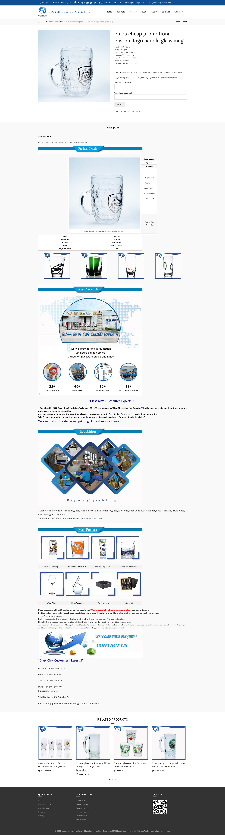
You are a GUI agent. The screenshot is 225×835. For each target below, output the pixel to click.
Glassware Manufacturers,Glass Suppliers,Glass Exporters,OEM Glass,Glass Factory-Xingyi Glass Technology (107, 831)
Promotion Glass (61, 22)
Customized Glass (133, 72)
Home (50, 22)
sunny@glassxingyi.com (134, 3)
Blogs (145, 12)
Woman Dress (82, 808)
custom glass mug (140, 78)
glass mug (154, 78)
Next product (185, 21)
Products (120, 12)
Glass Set (129, 603)
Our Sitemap (81, 819)
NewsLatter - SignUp (63, 3)
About (155, 12)
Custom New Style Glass (128, 567)
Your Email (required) (123, 93)
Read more (46, 771)
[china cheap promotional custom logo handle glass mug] (74, 66)
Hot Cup (41, 800)
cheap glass (125, 78)
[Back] (40, 21)
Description (112, 127)
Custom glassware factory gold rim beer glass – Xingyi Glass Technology (93, 766)
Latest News (81, 816)
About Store (81, 800)
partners (178, 12)
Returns (41, 812)
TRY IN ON (133, 12)
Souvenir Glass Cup (51, 567)
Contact (166, 12)
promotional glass (169, 78)
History (41, 816)
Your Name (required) (123, 82)
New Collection (82, 804)
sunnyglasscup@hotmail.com (159, 3)
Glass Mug (147, 72)
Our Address (43, 808)
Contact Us (81, 812)
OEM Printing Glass (161, 72)
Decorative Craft (45, 804)
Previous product (178, 21)
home (109, 12)
